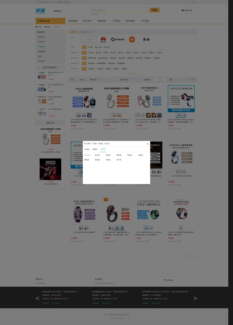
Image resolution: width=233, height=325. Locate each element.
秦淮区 (100, 144)
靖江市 (107, 144)
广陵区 (94, 144)
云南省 (86, 149)
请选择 (103, 149)
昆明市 (94, 149)
